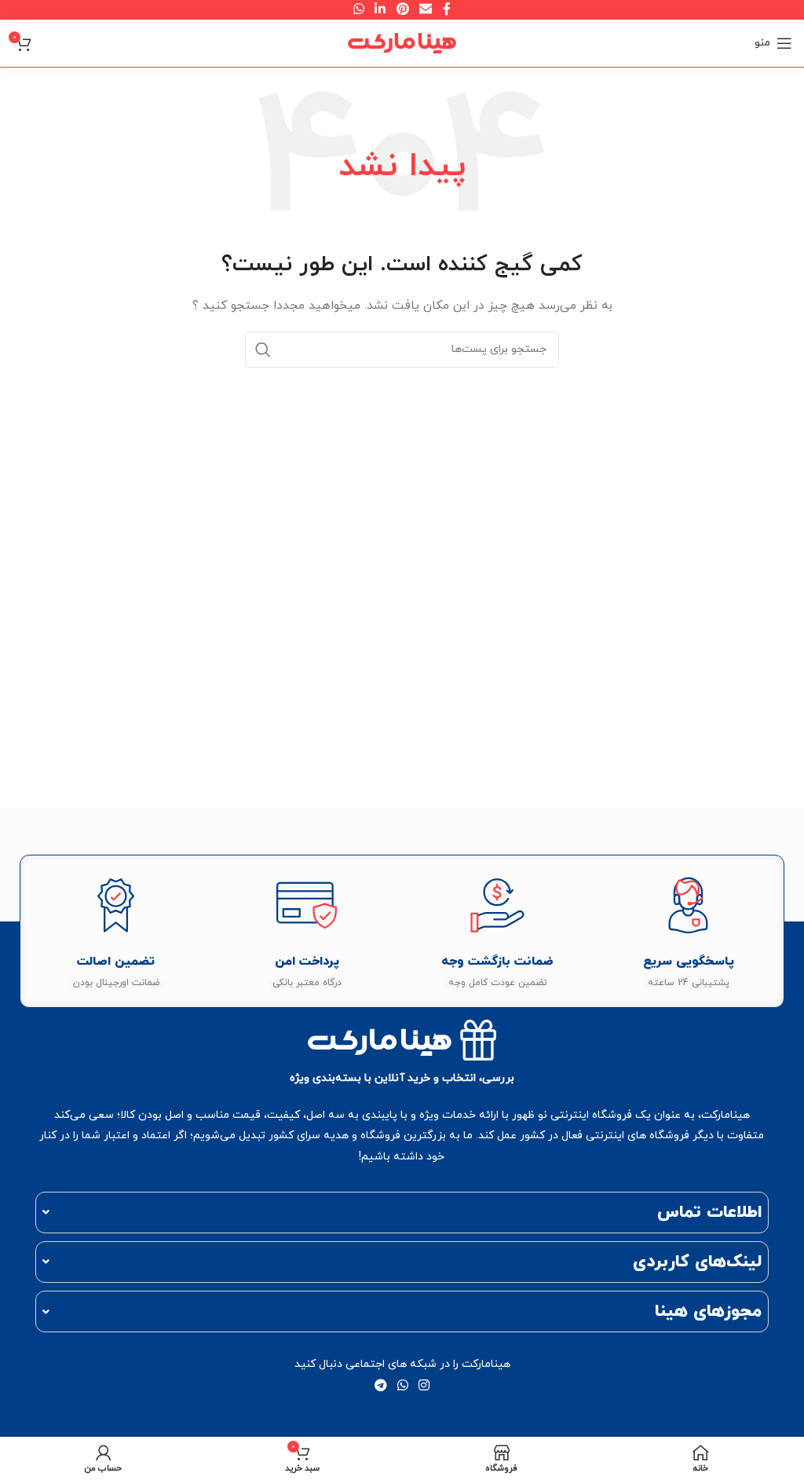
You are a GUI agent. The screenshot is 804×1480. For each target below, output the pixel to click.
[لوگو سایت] (402, 42)
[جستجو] (263, 350)
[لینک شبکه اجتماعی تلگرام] (380, 1386)
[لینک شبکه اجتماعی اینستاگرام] (424, 1386)
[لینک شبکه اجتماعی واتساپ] (402, 1386)
